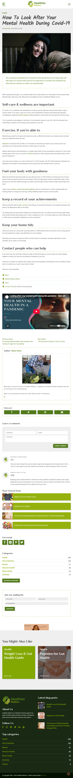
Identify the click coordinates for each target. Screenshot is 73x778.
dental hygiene (24, 115)
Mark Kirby (7, 28)
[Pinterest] (16, 542)
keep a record (22, 205)
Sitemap (43, 775)
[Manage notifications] (68, 773)
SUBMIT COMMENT (60, 446)
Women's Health (36, 568)
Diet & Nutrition (36, 561)
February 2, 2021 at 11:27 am (18, 472)
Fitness (36, 764)
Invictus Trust (9, 286)
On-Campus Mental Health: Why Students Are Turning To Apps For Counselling (17, 341)
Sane (7, 283)
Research (5, 144)
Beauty (36, 564)
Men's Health (36, 571)
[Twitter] (21, 542)
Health (4, 13)
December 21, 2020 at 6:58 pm (18, 457)
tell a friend (62, 411)
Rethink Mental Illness (12, 279)
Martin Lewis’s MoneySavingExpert (23, 189)
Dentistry (36, 575)
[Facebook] (4, 542)
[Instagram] (10, 542)
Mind (7, 275)
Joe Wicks (29, 153)
